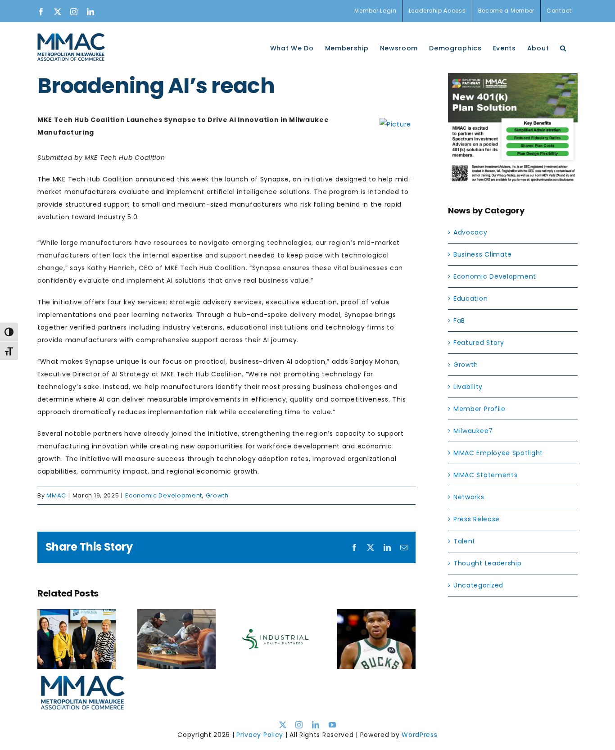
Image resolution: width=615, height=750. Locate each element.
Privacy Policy (259, 734)
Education (470, 298)
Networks (468, 497)
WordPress (419, 734)
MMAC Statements (485, 474)
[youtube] (332, 724)
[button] (563, 47)
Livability (468, 386)
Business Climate (482, 254)
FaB (459, 320)
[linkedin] (316, 724)
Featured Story (478, 342)
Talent (464, 541)
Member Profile (479, 408)
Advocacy (470, 232)
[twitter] (283, 724)
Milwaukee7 (473, 430)
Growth (217, 495)
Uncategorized (478, 585)
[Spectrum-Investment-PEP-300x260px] (513, 79)
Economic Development (163, 495)
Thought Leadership (487, 563)
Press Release (476, 519)
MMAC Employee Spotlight (498, 452)
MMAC (56, 495)
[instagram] (299, 724)
